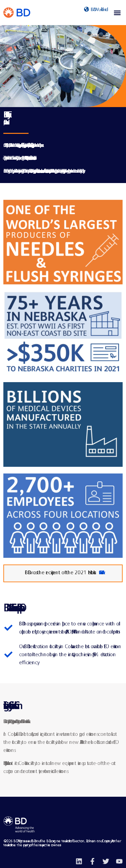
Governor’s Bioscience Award (99, 572)
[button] (117, 12)
